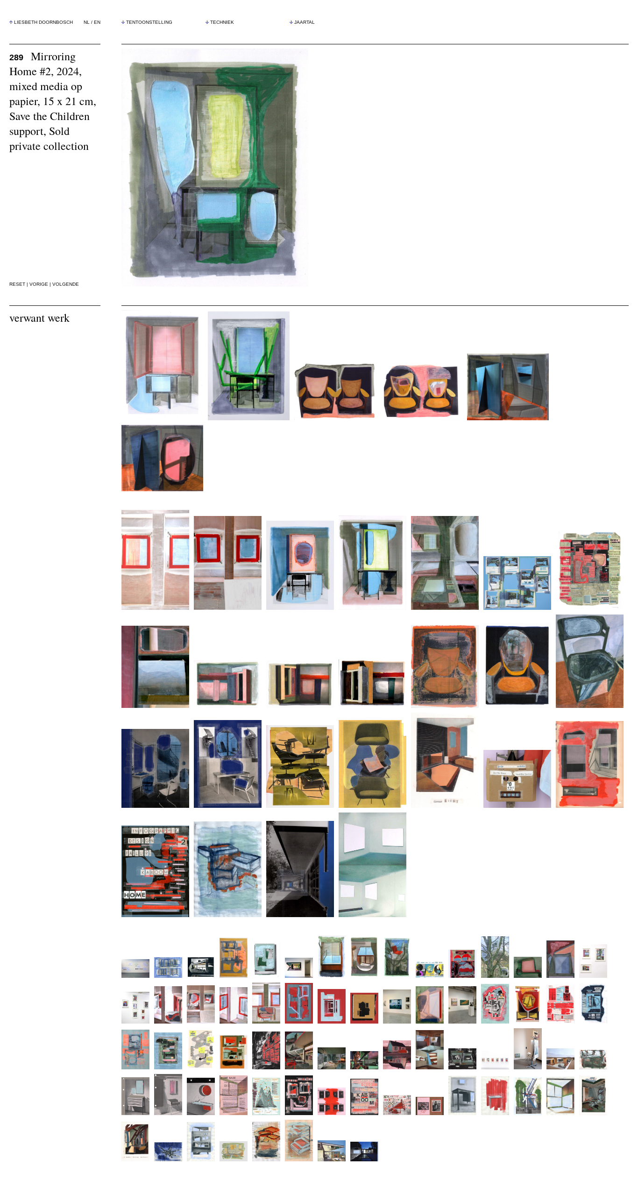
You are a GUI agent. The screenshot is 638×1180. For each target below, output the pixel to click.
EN (97, 22)
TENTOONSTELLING (149, 22)
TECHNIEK (222, 22)
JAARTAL (304, 22)
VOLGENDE (65, 284)
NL (87, 22)
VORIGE (38, 284)
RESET (17, 284)
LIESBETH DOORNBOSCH (43, 22)
